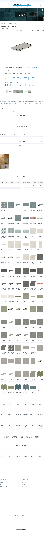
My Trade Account (3, 486)
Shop (1, 488)
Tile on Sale (24, 504)
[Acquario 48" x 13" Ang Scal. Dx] (6, 73)
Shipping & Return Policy (27, 494)
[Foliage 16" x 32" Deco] (21, 91)
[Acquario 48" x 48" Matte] (33, 78)
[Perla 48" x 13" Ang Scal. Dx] (29, 73)
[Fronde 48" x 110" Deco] (29, 91)
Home (2, 23)
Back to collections (39, 23)
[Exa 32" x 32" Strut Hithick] (18, 91)
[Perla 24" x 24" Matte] (14, 78)
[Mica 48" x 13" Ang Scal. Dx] (25, 73)
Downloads (27, 30)
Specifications (20, 30)
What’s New (2, 502)
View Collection (40, 30)
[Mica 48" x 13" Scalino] (29, 85)
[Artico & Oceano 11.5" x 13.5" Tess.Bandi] (10, 85)
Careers (23, 492)
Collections (16, 23)
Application (33, 30)
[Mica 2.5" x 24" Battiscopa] (21, 85)
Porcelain (11, 23)
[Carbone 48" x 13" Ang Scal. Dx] (14, 73)
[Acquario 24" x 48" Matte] (18, 78)
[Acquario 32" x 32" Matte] (25, 78)
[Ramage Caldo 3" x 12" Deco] (10, 91)
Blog (1, 500)
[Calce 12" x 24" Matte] (6, 78)
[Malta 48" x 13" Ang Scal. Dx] (21, 73)
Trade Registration (4, 490)
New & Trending (25, 502)
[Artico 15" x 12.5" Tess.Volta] (18, 85)
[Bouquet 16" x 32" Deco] (6, 91)
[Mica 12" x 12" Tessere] (14, 85)
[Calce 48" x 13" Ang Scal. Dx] (10, 73)
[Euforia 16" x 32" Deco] (14, 91)
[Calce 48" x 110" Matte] (29, 78)
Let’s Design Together (26, 500)
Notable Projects (3, 504)
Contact (23, 488)
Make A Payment (25, 490)
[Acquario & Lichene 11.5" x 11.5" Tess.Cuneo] (6, 85)
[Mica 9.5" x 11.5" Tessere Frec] (33, 85)
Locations (24, 486)
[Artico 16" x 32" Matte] (10, 78)
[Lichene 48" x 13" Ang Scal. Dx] (18, 73)
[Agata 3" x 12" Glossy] (21, 78)
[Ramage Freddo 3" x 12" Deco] (25, 91)
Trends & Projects (3, 506)
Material (5, 23)
